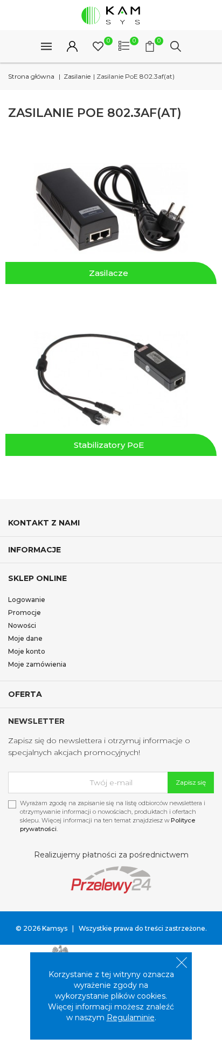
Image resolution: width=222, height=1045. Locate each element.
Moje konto (26, 651)
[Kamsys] (111, 15)
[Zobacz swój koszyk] (150, 46)
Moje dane (25, 638)
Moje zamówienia (37, 664)
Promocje (24, 612)
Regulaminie (131, 1017)
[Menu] (46, 46)
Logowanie (26, 600)
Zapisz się (191, 782)
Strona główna (31, 76)
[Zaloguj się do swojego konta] (72, 46)
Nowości (22, 625)
